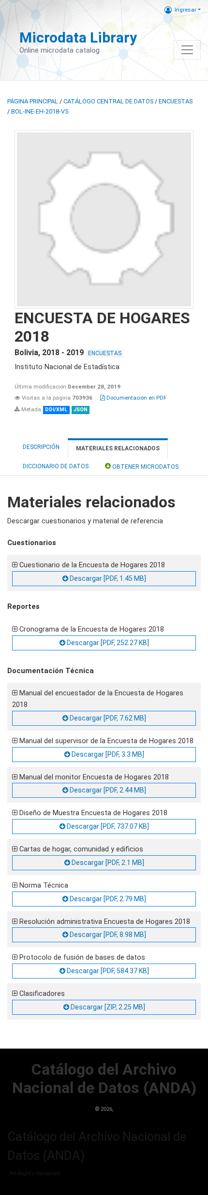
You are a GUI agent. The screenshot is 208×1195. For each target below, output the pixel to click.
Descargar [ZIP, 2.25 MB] (107, 1007)
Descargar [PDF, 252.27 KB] (107, 643)
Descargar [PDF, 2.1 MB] (107, 862)
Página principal (32, 101)
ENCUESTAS (176, 101)
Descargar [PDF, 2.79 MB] (107, 899)
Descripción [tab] (41, 447)
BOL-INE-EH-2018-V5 (39, 111)
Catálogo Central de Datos (108, 101)
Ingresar (185, 9)
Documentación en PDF (135, 397)
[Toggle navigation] (187, 49)
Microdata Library (78, 37)
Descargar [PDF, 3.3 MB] (107, 754)
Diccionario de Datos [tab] (56, 466)
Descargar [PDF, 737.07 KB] (107, 826)
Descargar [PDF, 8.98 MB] (107, 934)
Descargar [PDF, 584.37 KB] (107, 971)
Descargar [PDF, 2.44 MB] (107, 790)
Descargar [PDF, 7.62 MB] (107, 718)
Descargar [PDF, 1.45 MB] (107, 578)
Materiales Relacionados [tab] (118, 448)
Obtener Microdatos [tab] (144, 466)
